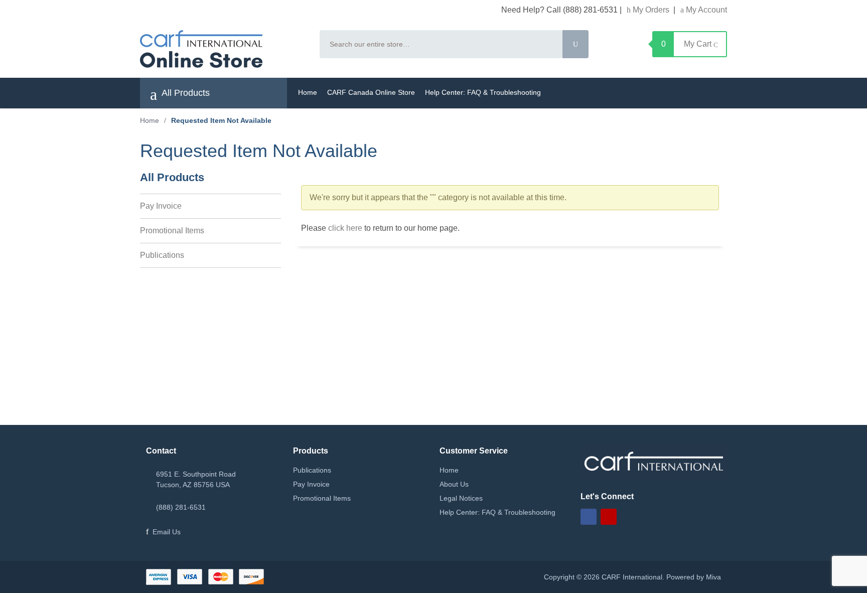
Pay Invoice (161, 206)
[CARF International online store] (224, 49)
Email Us (167, 532)
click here (345, 228)
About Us (454, 484)
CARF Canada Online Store (371, 92)
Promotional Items (172, 230)
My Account (705, 10)
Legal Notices (461, 498)
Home (307, 92)
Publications (162, 255)
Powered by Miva (693, 577)
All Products (185, 93)
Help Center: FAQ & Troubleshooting (483, 92)
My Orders (651, 10)
